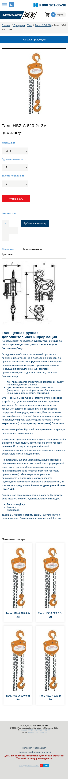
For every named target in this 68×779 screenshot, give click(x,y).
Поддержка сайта (29, 765)
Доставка (7, 254)
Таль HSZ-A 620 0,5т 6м (50, 615)
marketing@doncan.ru (37, 732)
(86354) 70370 (27, 730)
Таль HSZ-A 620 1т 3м (50, 697)
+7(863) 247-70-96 (42, 730)
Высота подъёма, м (13, 175)
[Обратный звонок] (11, 4)
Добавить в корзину (35, 223)
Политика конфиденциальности (34, 752)
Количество (9, 213)
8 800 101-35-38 (52, 5)
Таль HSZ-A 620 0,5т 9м (18, 697)
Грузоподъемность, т (14, 159)
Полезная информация (34, 748)
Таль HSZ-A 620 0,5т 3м (18, 615)
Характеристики (32, 249)
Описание (8, 249)
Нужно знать (16, 198)
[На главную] (21, 15)
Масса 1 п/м (8, 142)
